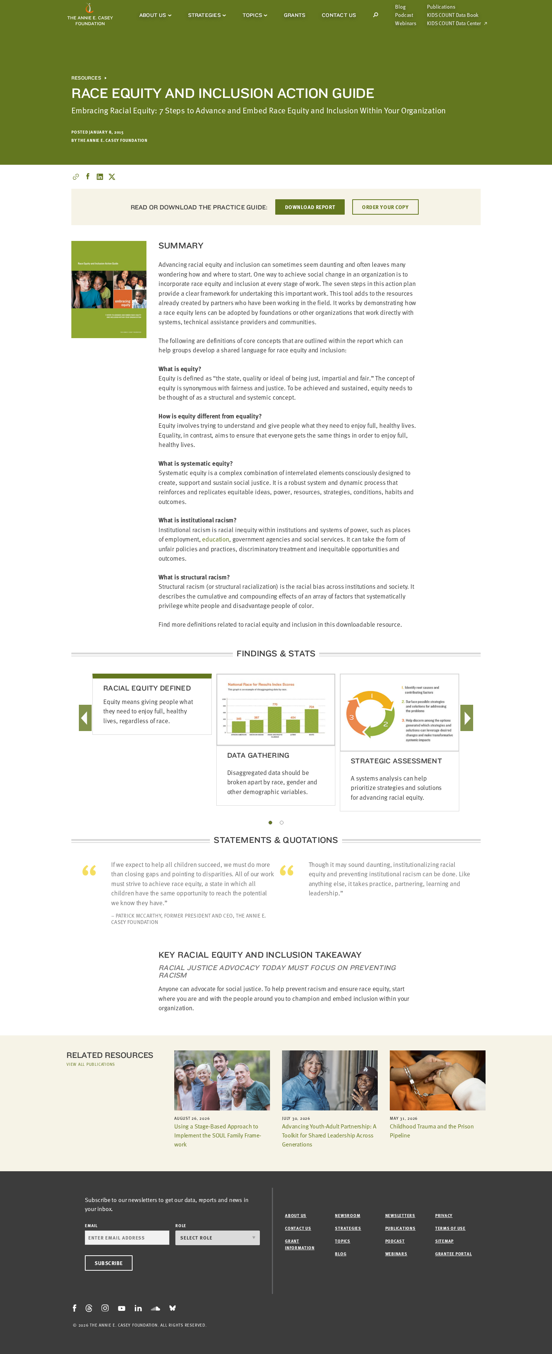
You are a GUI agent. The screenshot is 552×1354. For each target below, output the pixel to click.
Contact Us (339, 15)
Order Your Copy (385, 207)
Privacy (443, 1215)
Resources (86, 78)
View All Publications (90, 1064)
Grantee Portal (453, 1253)
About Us (152, 15)
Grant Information (299, 1244)
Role (180, 1225)
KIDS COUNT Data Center (454, 23)
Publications (441, 6)
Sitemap (444, 1241)
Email (91, 1225)
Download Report (310, 207)
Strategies (204, 15)
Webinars (405, 23)
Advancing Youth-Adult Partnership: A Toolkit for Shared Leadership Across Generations (329, 1135)
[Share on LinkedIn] (99, 176)
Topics (252, 15)
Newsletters (400, 1215)
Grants (294, 15)
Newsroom (347, 1215)
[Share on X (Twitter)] (111, 176)
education (215, 539)
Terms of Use (450, 1228)
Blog (400, 6)
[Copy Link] (75, 176)
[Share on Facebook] (87, 176)
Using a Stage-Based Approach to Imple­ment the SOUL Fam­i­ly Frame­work (217, 1135)
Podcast (404, 15)
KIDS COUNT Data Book (452, 15)
